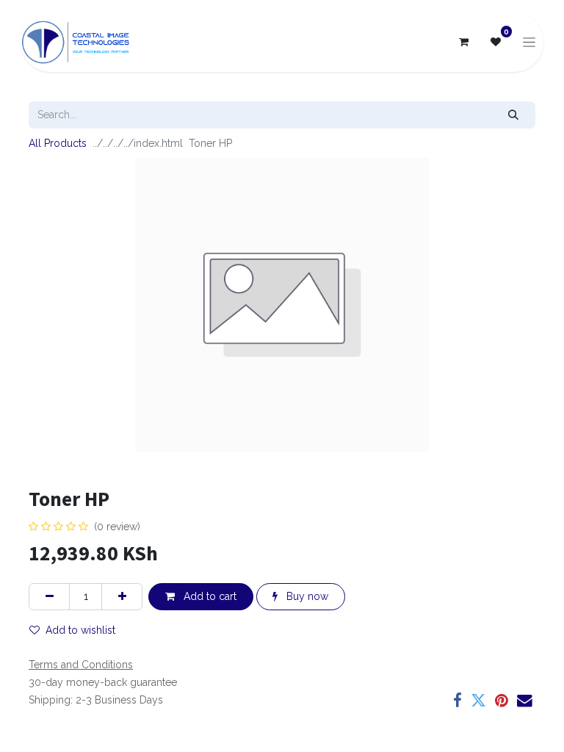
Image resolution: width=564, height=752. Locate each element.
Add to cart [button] (208, 596)
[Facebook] (457, 701)
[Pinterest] (501, 701)
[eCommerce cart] (463, 42)
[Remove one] (49, 596)
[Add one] (121, 596)
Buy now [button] (305, 596)
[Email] (524, 701)
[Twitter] (478, 701)
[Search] (513, 115)
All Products (58, 143)
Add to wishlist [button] (80, 630)
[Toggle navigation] (529, 42)
